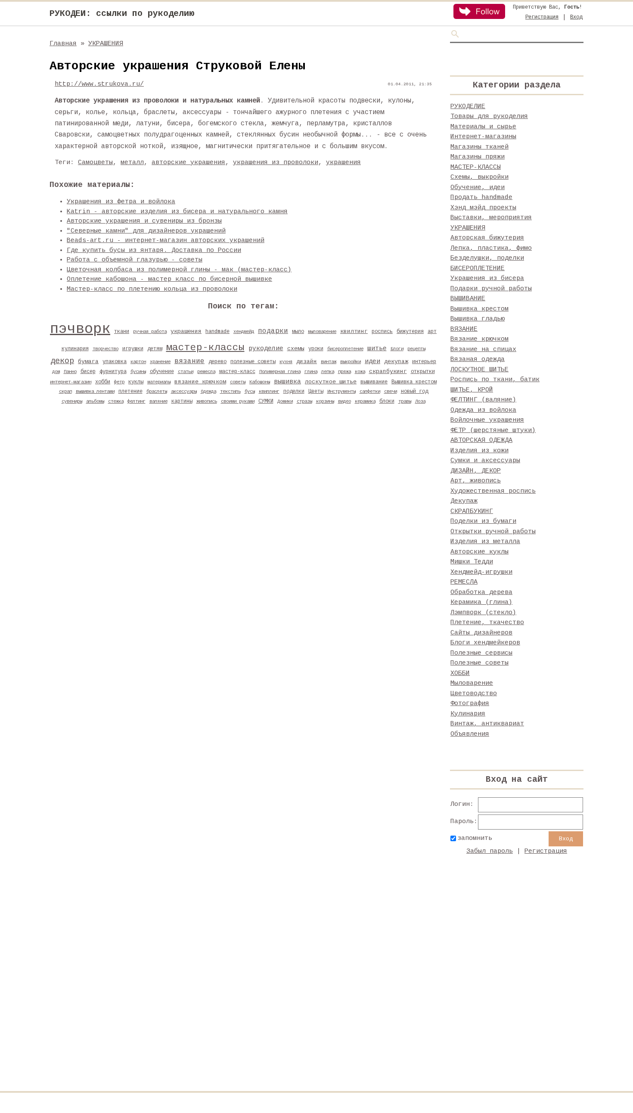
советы (237, 382)
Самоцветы (95, 162)
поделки (293, 392)
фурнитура (113, 372)
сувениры (72, 401)
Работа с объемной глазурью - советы (134, 260)
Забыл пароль (489, 851)
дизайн (306, 361)
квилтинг (354, 331)
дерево (217, 362)
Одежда (208, 391)
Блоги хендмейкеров (485, 643)
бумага (88, 361)
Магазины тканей (479, 147)
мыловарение (322, 331)
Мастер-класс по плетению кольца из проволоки (152, 289)
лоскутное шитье (331, 382)
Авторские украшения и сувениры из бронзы (144, 221)
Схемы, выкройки (479, 177)
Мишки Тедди (471, 562)
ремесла (206, 371)
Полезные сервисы (481, 653)
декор (62, 361)
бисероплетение (345, 348)
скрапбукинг (388, 371)
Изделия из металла (485, 541)
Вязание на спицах (483, 349)
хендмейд (243, 331)
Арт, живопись (475, 481)
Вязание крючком (479, 339)
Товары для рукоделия (489, 116)
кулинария (75, 349)
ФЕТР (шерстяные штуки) (493, 430)
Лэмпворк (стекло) (483, 612)
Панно (70, 371)
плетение (130, 392)
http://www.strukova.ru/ (99, 84)
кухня (285, 361)
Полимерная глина (280, 371)
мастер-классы (205, 347)
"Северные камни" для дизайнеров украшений (146, 231)
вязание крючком (200, 382)
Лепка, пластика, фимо (491, 248)
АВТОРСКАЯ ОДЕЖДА (481, 440)
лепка (327, 371)
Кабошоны (259, 382)
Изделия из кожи (479, 450)
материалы (159, 382)
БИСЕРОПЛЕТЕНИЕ (477, 268)
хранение (160, 361)
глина (310, 371)
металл (132, 162)
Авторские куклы (479, 552)
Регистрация (542, 17)
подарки (273, 331)
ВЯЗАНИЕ (464, 329)
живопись (206, 401)
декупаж (396, 361)
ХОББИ (460, 673)
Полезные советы (479, 663)
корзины (325, 401)
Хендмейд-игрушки (481, 572)
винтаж (328, 361)
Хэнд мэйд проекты (483, 207)
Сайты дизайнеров (481, 633)
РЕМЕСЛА (464, 582)
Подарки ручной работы (491, 288)
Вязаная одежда (477, 359)
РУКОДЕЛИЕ (467, 106)
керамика (365, 401)
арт (432, 332)
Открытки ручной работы (493, 531)
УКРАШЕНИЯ (105, 43)
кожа (360, 371)
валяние (158, 401)
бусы (250, 391)
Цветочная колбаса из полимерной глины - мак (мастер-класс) (179, 270)
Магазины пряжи (477, 157)
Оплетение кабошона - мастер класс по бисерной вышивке (169, 279)
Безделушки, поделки (487, 258)
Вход (576, 17)
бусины (138, 371)
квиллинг (269, 391)
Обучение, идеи (477, 187)
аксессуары (184, 391)
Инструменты (341, 391)
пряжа (344, 371)
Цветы (315, 392)
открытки (423, 372)
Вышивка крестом (414, 382)
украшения (343, 162)
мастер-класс (237, 372)
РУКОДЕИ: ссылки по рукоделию (122, 14)
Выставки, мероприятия (491, 217)
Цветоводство (473, 693)
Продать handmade (481, 197)
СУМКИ (265, 401)
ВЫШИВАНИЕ (467, 298)
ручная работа (150, 331)
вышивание (374, 382)
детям (154, 349)
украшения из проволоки (275, 162)
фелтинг (136, 401)
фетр (119, 382)
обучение (162, 372)
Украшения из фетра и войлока (121, 201)
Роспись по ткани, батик (495, 379)
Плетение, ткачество (487, 622)
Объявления (469, 734)
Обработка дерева (481, 592)
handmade (217, 332)
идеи (372, 361)
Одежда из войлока (483, 410)
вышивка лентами (95, 391)
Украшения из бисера (487, 278)
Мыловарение (471, 683)
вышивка (287, 381)
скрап (65, 391)
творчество (105, 348)
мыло (298, 332)
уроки (315, 349)
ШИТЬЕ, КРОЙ (471, 390)
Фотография (469, 703)
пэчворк (80, 329)
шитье (377, 348)
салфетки (370, 391)
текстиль (230, 391)
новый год (414, 392)
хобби (102, 382)
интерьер (424, 362)
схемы (295, 348)
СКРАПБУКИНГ (471, 511)
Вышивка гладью (477, 319)
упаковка (114, 362)
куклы (135, 382)
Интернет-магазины (483, 136)
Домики (285, 401)
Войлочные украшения (487, 420)
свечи (390, 391)
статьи (185, 371)
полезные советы (253, 362)
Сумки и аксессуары (485, 460)
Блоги (397, 348)
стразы (304, 401)
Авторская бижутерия (487, 238)
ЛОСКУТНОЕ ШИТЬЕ (479, 369)
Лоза (420, 401)
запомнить (474, 838)
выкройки (350, 361)
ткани (121, 332)
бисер (88, 372)
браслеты (156, 391)
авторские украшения (188, 162)
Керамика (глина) (481, 602)
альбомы (95, 401)
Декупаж (464, 501)
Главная (63, 43)
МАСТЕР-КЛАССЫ (475, 167)
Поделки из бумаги (483, 521)
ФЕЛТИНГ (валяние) (483, 400)
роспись (382, 332)
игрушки (132, 349)
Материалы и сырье (483, 127)
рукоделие (265, 348)
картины (181, 401)
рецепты (416, 348)
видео (344, 401)
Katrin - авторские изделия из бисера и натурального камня (177, 211)
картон (138, 361)
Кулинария (467, 714)
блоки (386, 401)
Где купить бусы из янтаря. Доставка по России (154, 250)
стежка (116, 401)
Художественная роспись (493, 491)
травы (404, 401)
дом (56, 371)
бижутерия (410, 332)
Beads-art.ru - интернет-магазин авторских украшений (165, 240)
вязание (189, 361)
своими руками (237, 401)
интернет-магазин (70, 382)
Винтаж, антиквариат (487, 723)
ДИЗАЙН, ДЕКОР (475, 471)
